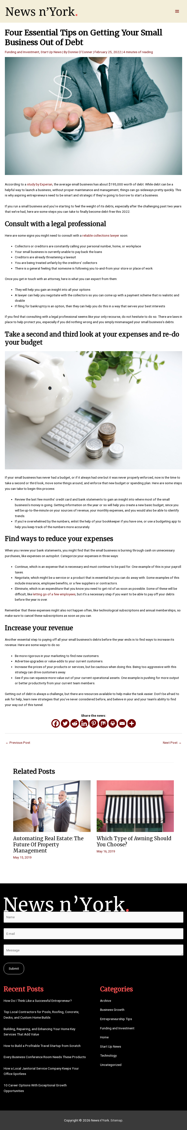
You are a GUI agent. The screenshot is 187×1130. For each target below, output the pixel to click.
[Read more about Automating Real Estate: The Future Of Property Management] (51, 806)
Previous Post (17, 742)
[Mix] (103, 723)
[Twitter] (65, 723)
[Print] (112, 723)
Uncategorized (111, 1065)
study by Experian (39, 184)
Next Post (172, 742)
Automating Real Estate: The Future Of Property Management (48, 844)
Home (104, 1037)
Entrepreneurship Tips (116, 1019)
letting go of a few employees (54, 594)
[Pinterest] (93, 723)
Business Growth (112, 1010)
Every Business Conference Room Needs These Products (45, 1057)
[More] (131, 723)
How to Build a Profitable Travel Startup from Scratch (42, 1046)
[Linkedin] (84, 723)
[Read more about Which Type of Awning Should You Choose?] (135, 806)
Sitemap (116, 1120)
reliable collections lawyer (100, 235)
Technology (108, 1055)
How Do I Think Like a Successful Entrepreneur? (38, 1001)
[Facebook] (55, 723)
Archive (105, 1001)
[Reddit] (74, 723)
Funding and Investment (22, 52)
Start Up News (51, 52)
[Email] (122, 723)
